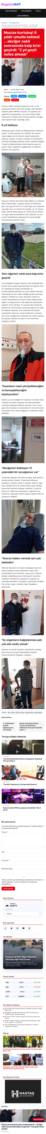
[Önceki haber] (35, 943)
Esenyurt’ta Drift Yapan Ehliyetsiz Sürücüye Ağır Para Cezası (22, 1017)
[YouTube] (23, 928)
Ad (3, 852)
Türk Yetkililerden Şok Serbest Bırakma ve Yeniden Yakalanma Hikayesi (21, 1025)
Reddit (7, 100)
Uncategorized (14, 23)
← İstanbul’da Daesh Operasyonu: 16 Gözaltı (8, 726)
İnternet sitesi (7, 869)
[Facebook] (5, 928)
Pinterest (15, 100)
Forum (38, 11)
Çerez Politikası (23, 16)
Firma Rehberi (27, 11)
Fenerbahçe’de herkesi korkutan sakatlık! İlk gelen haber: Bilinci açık (23, 1009)
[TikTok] (29, 928)
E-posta (5, 860)
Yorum (5, 832)
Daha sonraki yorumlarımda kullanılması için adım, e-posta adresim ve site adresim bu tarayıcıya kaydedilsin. (23, 882)
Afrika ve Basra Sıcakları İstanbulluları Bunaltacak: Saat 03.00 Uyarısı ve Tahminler (22, 1021)
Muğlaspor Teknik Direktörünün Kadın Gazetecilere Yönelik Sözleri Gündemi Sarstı (22, 1013)
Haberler (4, 23)
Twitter (14, 96)
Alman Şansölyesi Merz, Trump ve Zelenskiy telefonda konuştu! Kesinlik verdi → (30, 726)
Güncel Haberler (11, 11)
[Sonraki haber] (39, 943)
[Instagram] (17, 928)
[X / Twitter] (11, 928)
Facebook (22, 96)
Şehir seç (9, 909)
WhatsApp (32, 96)
